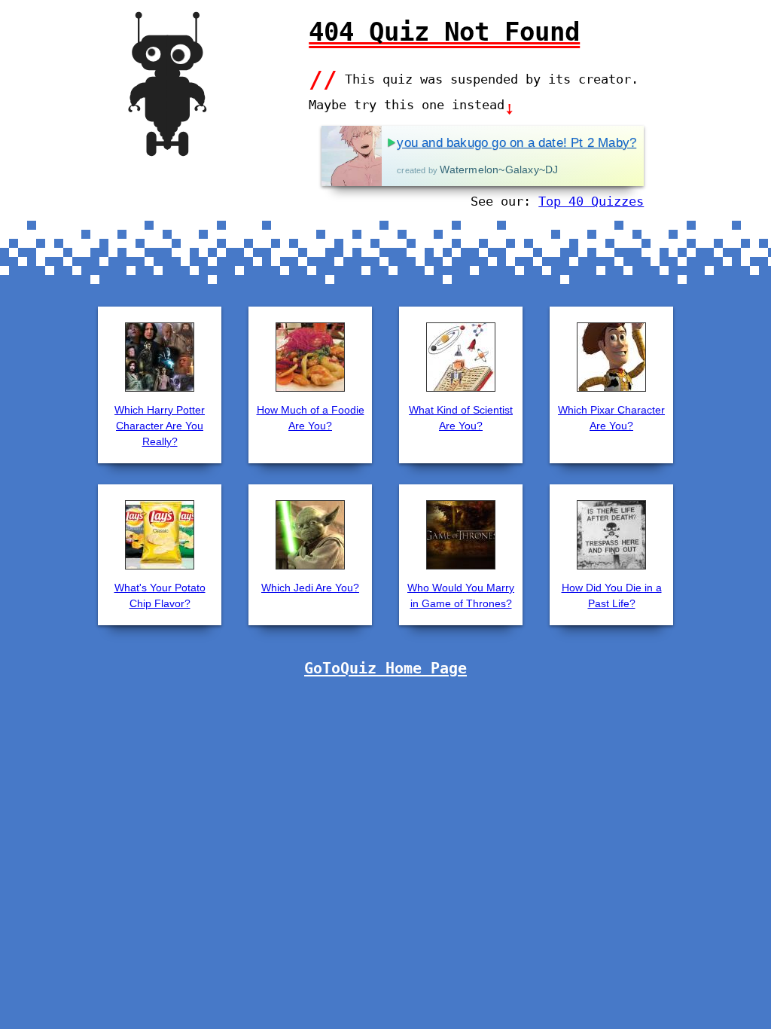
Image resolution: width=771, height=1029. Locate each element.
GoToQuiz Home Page (385, 668)
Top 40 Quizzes (591, 201)
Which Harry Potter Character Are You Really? (159, 425)
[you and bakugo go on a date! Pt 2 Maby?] (352, 156)
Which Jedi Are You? (310, 588)
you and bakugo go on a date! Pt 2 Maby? (516, 143)
